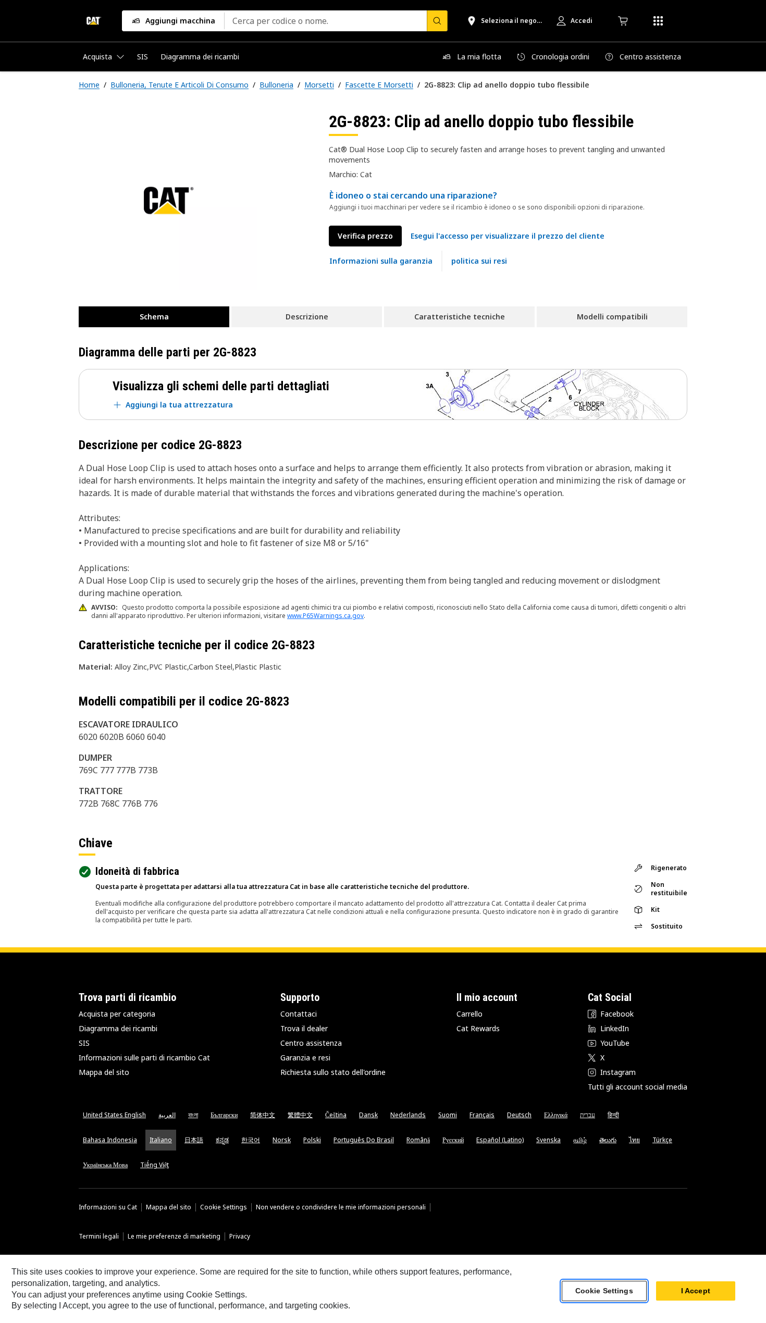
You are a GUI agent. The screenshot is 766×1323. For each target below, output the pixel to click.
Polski (312, 1139)
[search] (437, 20)
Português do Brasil (363, 1139)
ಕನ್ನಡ (222, 1139)
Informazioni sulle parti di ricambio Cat (144, 1057)
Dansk (368, 1114)
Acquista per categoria (117, 1014)
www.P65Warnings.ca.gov (325, 615)
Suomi (447, 1114)
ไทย (634, 1139)
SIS (84, 1043)
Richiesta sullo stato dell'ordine (333, 1072)
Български (224, 1114)
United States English (114, 1114)
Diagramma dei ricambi (118, 1028)
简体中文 (262, 1114)
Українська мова (105, 1164)
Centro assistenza (311, 1043)
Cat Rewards (478, 1028)
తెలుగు (607, 1139)
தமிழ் (580, 1139)
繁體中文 (300, 1114)
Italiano (161, 1139)
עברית (587, 1114)
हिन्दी (613, 1114)
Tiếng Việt (154, 1164)
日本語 (193, 1139)
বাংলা (193, 1114)
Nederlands (408, 1114)
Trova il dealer (304, 1028)
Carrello (469, 1014)
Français (482, 1114)
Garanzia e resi (305, 1057)
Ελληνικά (555, 1114)
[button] (507, 236)
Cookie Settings (223, 1207)
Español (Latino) (500, 1139)
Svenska (548, 1139)
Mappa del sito (104, 1072)
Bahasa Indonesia (110, 1139)
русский (453, 1139)
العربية (167, 1114)
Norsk (282, 1139)
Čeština (336, 1114)
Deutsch (519, 1114)
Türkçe (662, 1139)
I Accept (695, 1291)
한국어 (250, 1139)
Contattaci (298, 1014)
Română (418, 1139)
